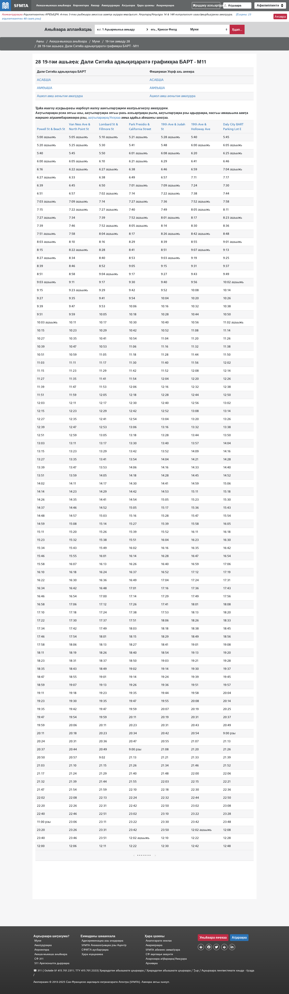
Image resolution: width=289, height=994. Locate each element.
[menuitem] (53, 5)
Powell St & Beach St (51, 129)
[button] (270, 5)
